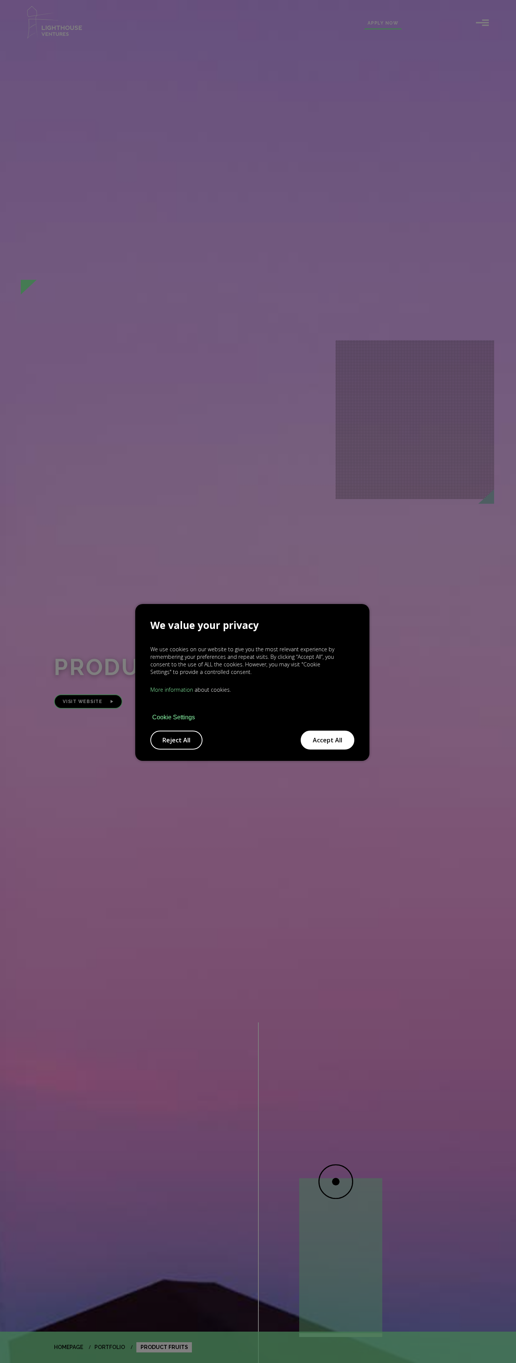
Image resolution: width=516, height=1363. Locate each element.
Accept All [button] (327, 740)
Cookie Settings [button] (173, 717)
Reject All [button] (176, 740)
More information (171, 689)
